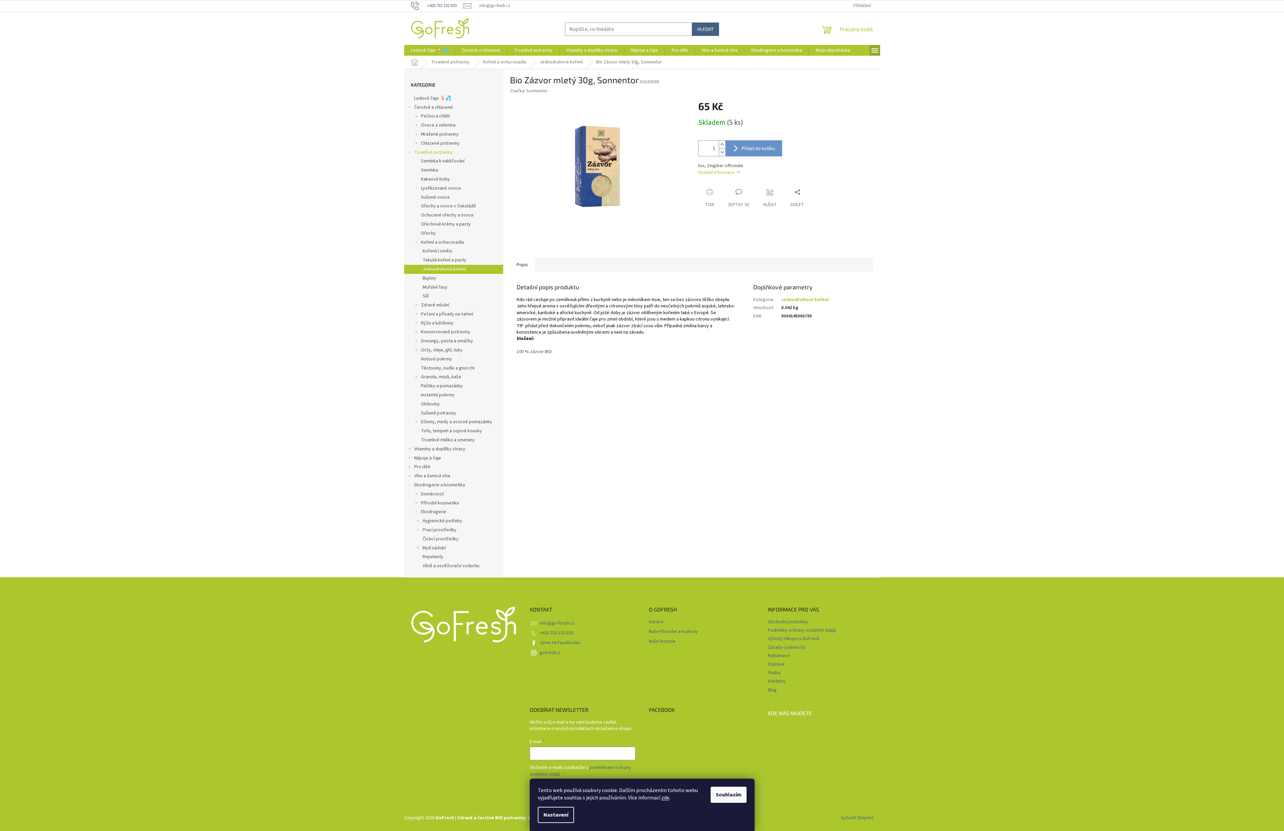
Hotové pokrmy (436, 359)
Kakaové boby (435, 179)
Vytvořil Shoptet (857, 818)
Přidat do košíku (758, 148)
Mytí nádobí (434, 548)
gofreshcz (550, 652)
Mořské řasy (435, 287)
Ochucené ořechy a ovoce (447, 215)
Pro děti (422, 466)
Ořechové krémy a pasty (446, 224)
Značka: (529, 91)
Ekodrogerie (433, 511)
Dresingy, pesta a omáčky (447, 341)
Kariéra (656, 622)
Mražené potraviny (440, 134)
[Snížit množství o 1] (722, 152)
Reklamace (779, 655)
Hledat (705, 29)
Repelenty (433, 556)
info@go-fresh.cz (557, 623)
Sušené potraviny (438, 413)
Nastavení (555, 815)
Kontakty (777, 681)
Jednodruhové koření (444, 269)
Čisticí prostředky (441, 539)
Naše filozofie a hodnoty (673, 632)
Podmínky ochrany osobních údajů (802, 630)
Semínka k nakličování (443, 161)
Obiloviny (430, 404)
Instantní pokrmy (438, 395)
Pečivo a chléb (435, 116)
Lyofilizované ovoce (441, 188)
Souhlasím (729, 794)
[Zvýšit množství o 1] (722, 144)
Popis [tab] (522, 264)
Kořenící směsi (437, 251)
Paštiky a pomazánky (442, 386)
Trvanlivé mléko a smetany (448, 440)
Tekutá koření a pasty (444, 260)
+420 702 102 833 (556, 633)
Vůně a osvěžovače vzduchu (451, 566)
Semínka (429, 170)
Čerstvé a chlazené (433, 107)
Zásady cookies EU (787, 647)
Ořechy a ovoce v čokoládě (448, 206)
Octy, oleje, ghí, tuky (442, 350)
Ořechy (428, 233)
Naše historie (662, 641)
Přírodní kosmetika (440, 503)
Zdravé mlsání (435, 305)
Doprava (776, 664)
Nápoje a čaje (427, 458)
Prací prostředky (440, 530)
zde (665, 797)
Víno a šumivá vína (432, 476)
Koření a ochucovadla (442, 242)
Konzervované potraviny (445, 332)
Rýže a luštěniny (437, 323)
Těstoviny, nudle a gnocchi (448, 368)
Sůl (426, 296)
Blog (772, 690)
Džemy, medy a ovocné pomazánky (456, 422)
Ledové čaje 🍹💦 (432, 98)
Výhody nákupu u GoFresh (793, 638)
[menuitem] (429, 50)
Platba (774, 673)
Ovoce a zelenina (438, 125)
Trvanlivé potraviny (433, 152)
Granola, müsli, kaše (441, 377)
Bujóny (429, 278)
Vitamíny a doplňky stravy (439, 449)
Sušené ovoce (435, 197)
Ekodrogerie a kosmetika (439, 485)
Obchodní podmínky (788, 622)
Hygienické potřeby (442, 521)
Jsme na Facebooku (560, 642)
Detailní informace (716, 172)
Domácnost (432, 494)
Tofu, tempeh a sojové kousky (451, 431)
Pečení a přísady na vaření (447, 314)
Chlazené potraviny (440, 143)
